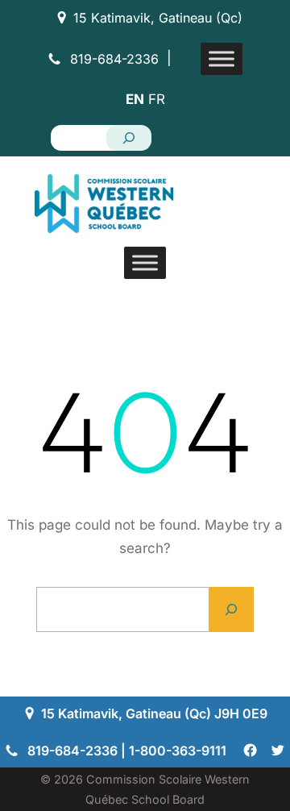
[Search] (128, 138)
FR (156, 99)
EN (135, 99)
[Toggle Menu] (221, 58)
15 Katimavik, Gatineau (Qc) (157, 18)
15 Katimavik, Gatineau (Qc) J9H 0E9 (154, 713)
